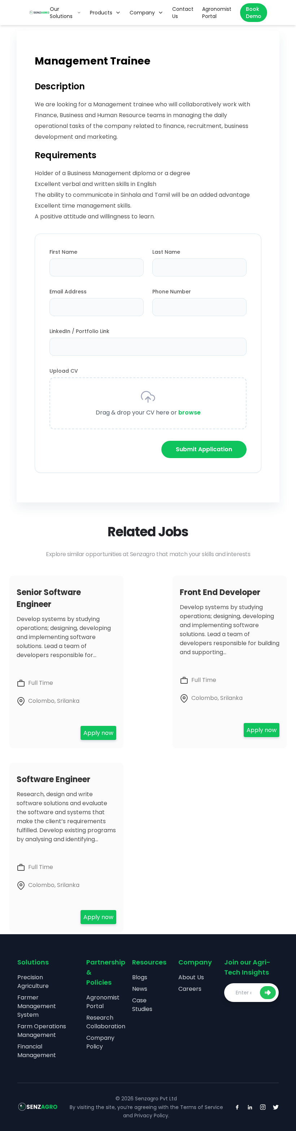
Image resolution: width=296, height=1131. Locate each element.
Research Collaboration (105, 1022)
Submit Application (204, 449)
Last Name (166, 252)
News (139, 989)
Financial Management (36, 1050)
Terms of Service (201, 1107)
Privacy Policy (151, 1115)
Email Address (68, 291)
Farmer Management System (36, 1006)
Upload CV (63, 370)
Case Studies (142, 1004)
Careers (189, 989)
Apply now (98, 733)
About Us (191, 977)
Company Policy (100, 1042)
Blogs (139, 977)
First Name (63, 252)
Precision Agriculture (33, 981)
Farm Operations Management (41, 1030)
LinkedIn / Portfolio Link (79, 331)
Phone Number (171, 291)
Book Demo (253, 12)
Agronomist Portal (102, 1001)
